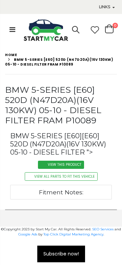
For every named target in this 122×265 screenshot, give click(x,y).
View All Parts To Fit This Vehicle (64, 176)
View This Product (64, 164)
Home (11, 55)
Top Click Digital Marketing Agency (73, 234)
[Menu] (12, 29)
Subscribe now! (61, 253)
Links (104, 6)
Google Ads (27, 234)
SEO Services (103, 229)
